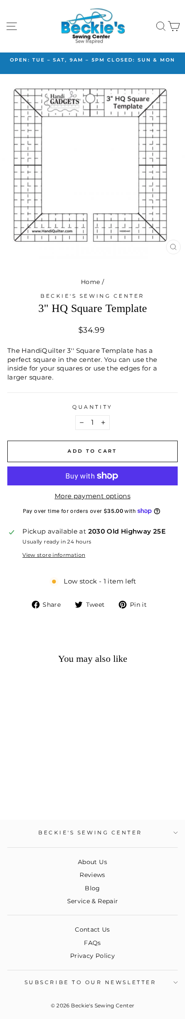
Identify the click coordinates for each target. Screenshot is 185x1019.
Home (90, 281)
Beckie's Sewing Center (92, 296)
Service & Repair (92, 901)
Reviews (92, 874)
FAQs (92, 942)
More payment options (92, 496)
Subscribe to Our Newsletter (90, 982)
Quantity (92, 407)
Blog (92, 888)
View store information (53, 555)
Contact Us (92, 929)
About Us (92, 861)
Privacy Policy (92, 955)
